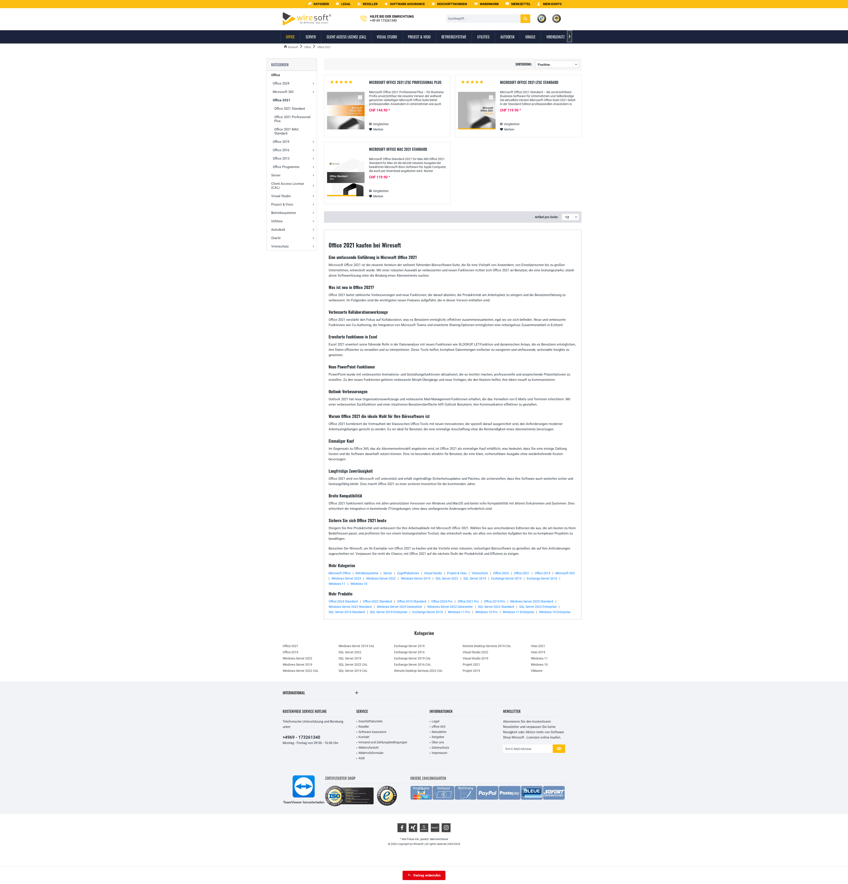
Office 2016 (281, 150)
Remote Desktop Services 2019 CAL (487, 646)
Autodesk (278, 230)
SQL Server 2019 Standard (347, 612)
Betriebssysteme (283, 213)
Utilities (277, 221)
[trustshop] (387, 796)
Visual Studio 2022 (475, 652)
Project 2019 (471, 670)
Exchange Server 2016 (542, 578)
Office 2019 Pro (494, 601)
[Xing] (413, 827)
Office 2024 (281, 83)
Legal (435, 721)
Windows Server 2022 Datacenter (450, 606)
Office (275, 75)
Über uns (438, 742)
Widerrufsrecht (368, 747)
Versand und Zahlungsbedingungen (382, 742)
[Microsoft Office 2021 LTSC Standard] (477, 111)
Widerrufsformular (371, 753)
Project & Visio (282, 204)
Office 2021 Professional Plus (292, 119)
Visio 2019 (538, 652)
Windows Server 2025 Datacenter (399, 606)
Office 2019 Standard (411, 601)
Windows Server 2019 (415, 578)
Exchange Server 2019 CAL (412, 658)
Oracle (276, 238)
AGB (361, 758)
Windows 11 (337, 584)
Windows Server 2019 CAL (357, 646)
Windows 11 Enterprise (518, 612)
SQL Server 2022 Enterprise (537, 606)
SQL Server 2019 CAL (353, 670)
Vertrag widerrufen (427, 875)
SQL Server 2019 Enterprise (388, 612)
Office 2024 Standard (343, 601)
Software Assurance (372, 732)
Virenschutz (280, 246)
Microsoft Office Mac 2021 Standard (398, 149)
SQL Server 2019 (474, 578)
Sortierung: (523, 64)
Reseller (363, 726)
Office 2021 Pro (468, 601)
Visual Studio (281, 196)
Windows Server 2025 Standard (531, 601)
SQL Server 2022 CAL (353, 664)
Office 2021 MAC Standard (286, 131)
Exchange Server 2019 (506, 578)
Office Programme (286, 167)
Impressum (439, 753)
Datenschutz (440, 747)
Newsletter (439, 732)
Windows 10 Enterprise (554, 612)
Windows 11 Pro (459, 612)
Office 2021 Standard (289, 109)
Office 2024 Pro (441, 601)
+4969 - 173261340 (301, 737)
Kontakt (363, 737)
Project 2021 (471, 664)
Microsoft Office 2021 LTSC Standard (529, 82)
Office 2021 (281, 100)
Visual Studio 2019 (475, 658)
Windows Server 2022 (381, 578)
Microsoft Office (339, 573)
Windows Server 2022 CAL (301, 670)
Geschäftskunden (370, 721)
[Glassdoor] (424, 827)
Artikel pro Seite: (546, 217)
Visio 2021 (538, 646)
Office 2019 (281, 142)
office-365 (438, 726)
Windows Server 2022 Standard (350, 606)
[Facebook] (402, 827)
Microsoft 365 (283, 92)
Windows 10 (358, 584)
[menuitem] (486, 4)
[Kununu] (435, 827)
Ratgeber (438, 737)
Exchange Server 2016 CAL (412, 664)
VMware (536, 670)
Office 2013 (281, 159)
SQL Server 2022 (446, 578)
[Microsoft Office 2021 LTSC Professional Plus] (346, 111)
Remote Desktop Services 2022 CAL (418, 670)
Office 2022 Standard (377, 601)
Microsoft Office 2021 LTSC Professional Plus (405, 82)
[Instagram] (446, 827)
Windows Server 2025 (346, 578)
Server (275, 175)
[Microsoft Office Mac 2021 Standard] (346, 178)
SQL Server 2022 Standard (496, 606)
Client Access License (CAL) (287, 186)
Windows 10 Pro (486, 612)
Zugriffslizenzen (408, 573)
